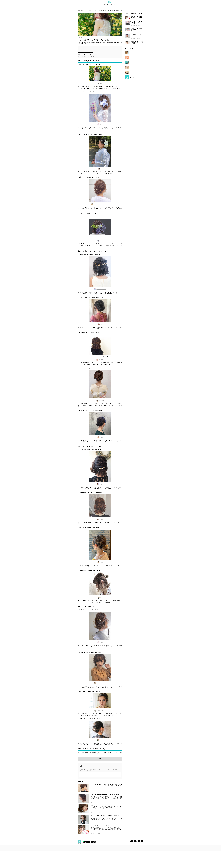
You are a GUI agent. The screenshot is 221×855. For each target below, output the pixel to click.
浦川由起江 (101, 519)
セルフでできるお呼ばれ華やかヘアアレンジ (85, 52)
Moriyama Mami (101, 400)
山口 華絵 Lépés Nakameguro (101, 710)
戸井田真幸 (101, 484)
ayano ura (101, 83)
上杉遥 (101, 324)
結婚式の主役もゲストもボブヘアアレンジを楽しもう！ (87, 56)
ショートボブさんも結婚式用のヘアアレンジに (86, 54)
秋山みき (101, 240)
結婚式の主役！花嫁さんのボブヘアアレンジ (85, 47)
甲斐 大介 (101, 740)
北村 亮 (101, 597)
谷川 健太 (101, 562)
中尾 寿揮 (101, 437)
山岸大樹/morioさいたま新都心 (101, 289)
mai (101, 168)
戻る (100, 758)
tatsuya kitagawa (101, 359)
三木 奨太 (101, 124)
